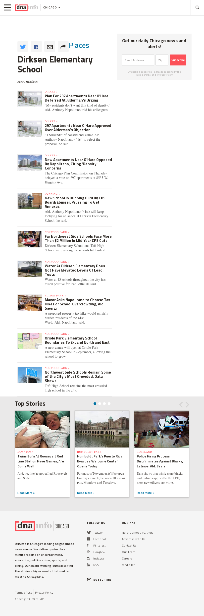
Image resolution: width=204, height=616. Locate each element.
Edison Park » (55, 295)
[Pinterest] (88, 545)
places (79, 45)
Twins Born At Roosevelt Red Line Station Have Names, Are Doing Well (40, 461)
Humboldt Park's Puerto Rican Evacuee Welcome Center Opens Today (100, 461)
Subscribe (178, 59)
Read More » (26, 493)
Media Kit (128, 564)
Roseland (144, 451)
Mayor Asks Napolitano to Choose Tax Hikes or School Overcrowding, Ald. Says (77, 304)
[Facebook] (88, 539)
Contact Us (129, 545)
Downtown (25, 451)
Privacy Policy (165, 75)
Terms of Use (143, 75)
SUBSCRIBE (102, 579)
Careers (127, 558)
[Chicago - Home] (26, 7)
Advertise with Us (133, 539)
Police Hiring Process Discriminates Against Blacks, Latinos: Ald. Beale (160, 461)
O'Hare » (51, 91)
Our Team (128, 552)
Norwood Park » (57, 232)
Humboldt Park (89, 451)
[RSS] (88, 564)
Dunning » (52, 193)
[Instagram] (88, 558)
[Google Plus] (88, 552)
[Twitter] (89, 532)
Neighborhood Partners (137, 532)
